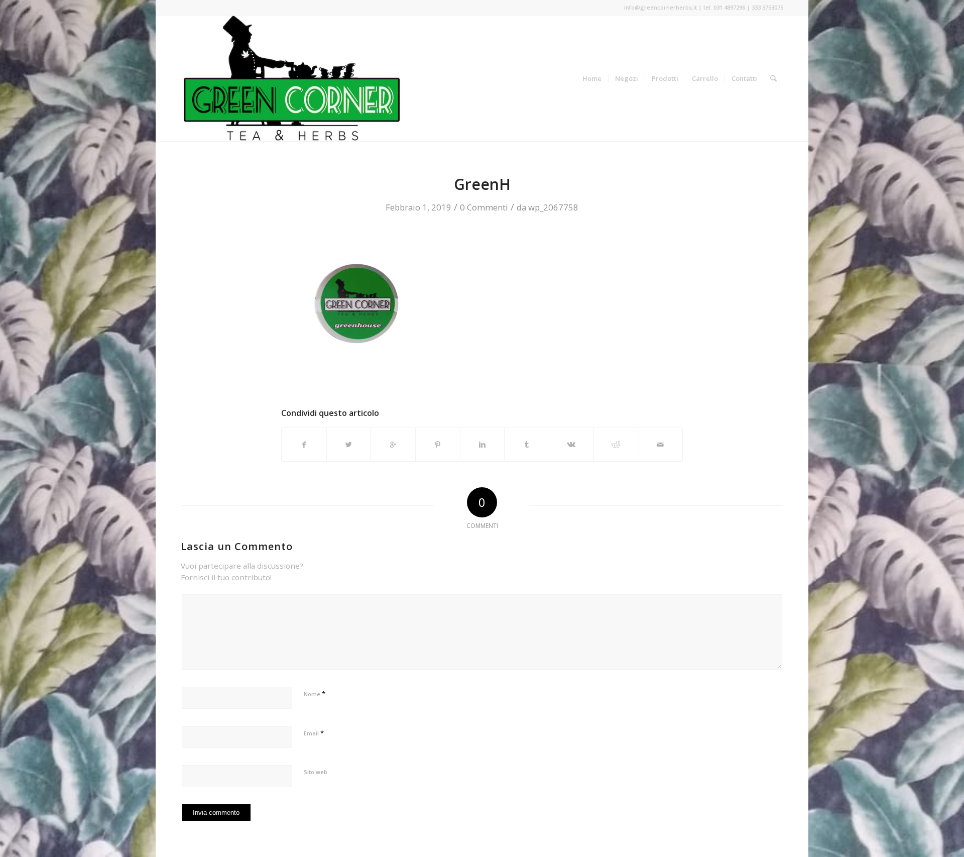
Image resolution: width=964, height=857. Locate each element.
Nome (314, 693)
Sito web (315, 772)
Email (314, 732)
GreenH (482, 184)
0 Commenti (484, 207)
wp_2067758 (553, 207)
